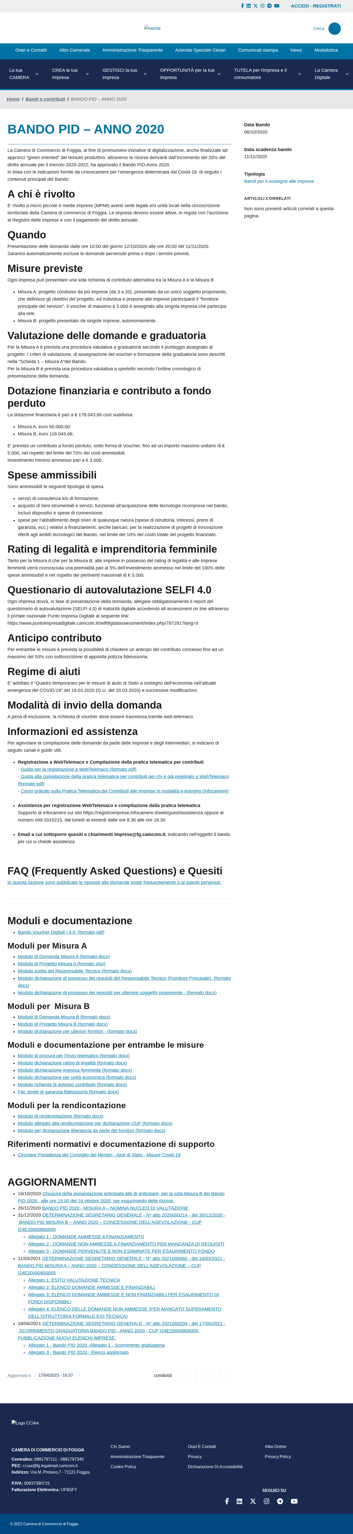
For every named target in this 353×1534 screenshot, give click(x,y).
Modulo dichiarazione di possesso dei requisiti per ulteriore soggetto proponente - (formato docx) (117, 992)
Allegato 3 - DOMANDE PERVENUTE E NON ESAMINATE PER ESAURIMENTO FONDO (121, 1251)
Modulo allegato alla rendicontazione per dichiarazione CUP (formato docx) (95, 1123)
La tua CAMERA (19, 74)
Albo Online (276, 1446)
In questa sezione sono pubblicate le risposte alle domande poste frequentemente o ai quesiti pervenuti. (114, 882)
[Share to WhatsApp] (201, 1375)
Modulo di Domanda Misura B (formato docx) (64, 1017)
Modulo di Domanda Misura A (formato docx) (64, 956)
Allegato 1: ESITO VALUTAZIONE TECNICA (74, 1280)
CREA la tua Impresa (65, 74)
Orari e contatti (202, 1446)
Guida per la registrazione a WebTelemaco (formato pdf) (78, 769)
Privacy (195, 1456)
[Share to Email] (225, 1375)
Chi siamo (120, 1446)
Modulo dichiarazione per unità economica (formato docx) (77, 1077)
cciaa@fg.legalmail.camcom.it (50, 1465)
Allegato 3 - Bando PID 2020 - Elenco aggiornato (78, 1352)
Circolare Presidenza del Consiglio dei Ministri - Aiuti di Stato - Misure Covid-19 (99, 1154)
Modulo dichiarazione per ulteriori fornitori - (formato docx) (77, 1031)
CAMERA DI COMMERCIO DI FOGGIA (48, 1450)
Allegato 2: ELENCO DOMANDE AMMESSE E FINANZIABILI (91, 1287)
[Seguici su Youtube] (277, 6)
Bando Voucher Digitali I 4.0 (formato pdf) (61, 932)
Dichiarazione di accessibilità (215, 1467)
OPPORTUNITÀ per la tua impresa (187, 74)
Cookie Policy (123, 1467)
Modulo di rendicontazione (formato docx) (60, 1116)
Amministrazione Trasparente (137, 1456)
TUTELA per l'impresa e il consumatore (260, 74)
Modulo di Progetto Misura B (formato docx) (63, 1024)
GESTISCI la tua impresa (120, 74)
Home (13, 99)
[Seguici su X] (256, 6)
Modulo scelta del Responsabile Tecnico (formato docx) (75, 971)
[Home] (152, 28)
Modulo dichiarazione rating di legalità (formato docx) (72, 1063)
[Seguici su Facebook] (243, 6)
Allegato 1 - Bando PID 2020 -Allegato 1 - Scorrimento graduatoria (96, 1345)
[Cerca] (334, 28)
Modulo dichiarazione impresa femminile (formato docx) (75, 1070)
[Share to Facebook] (177, 1375)
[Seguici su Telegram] (270, 6)
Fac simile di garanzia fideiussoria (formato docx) (68, 1091)
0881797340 (72, 1459)
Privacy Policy (278, 1456)
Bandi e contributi (45, 99)
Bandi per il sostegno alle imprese (279, 181)
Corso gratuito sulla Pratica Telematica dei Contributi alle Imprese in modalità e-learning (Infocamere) (125, 791)
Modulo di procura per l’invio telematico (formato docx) (74, 1055)
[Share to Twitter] (189, 1375)
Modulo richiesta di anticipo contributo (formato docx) (72, 1084)
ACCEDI (300, 6)
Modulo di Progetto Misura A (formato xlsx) (61, 963)
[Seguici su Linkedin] (249, 6)
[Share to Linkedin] (213, 1375)
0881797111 (45, 1459)
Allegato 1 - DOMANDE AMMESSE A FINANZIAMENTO (86, 1236)
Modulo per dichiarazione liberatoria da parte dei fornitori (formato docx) (91, 1130)
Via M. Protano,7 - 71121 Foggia (60, 1472)
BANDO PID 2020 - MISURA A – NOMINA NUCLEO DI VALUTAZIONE (115, 1208)
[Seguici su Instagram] (263, 6)
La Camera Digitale (326, 74)
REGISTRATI (327, 6)
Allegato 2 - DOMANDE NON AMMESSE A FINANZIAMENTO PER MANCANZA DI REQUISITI (126, 1244)
